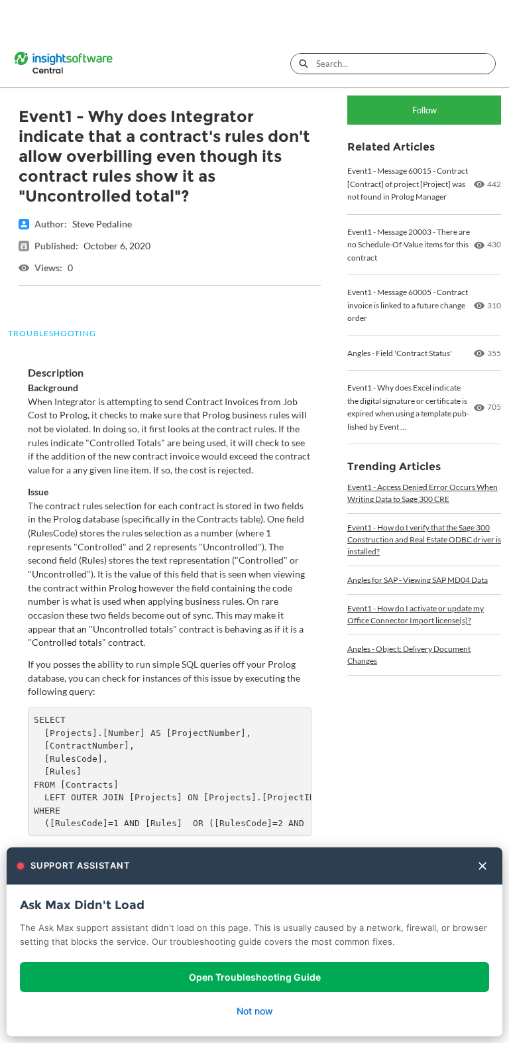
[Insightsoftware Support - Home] (63, 63)
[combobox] (405, 64)
